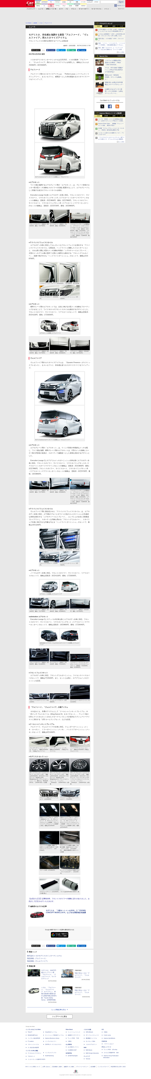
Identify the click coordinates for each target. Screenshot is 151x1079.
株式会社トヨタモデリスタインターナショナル (44, 956)
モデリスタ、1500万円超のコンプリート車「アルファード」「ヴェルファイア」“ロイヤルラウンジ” (48, 974)
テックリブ (87, 1056)
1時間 (98, 26)
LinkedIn (83, 50)
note (73, 50)
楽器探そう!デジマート (74, 1035)
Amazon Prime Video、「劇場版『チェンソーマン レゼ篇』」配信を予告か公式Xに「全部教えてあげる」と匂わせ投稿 (111, 125)
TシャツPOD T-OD (73, 1038)
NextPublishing (49, 1055)
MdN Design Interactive (92, 1053)
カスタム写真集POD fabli (111, 1052)
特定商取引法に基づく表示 (118, 1066)
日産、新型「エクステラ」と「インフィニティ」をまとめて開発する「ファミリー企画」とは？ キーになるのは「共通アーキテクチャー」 (111, 49)
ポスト (37, 50)
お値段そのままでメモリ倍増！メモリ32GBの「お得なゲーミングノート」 (114, 91)
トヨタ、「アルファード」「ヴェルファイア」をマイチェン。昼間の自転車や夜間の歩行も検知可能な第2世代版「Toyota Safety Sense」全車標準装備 (48, 994)
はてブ (62, 50)
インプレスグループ (103, 1066)
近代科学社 (69, 1053)
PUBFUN (104, 1041)
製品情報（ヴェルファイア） (38, 961)
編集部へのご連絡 (69, 1066)
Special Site (103, 56)
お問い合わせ (46, 1066)
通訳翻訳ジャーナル (91, 1038)
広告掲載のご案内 (57, 1066)
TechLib (88, 1059)
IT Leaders (31, 1041)
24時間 (106, 26)
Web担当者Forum (33, 1035)
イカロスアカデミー (91, 1044)
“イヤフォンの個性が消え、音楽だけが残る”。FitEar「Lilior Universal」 (114, 62)
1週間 (113, 26)
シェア (52, 50)
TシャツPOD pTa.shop (110, 1049)
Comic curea (107, 1035)
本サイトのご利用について (32, 1066)
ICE (103, 1029)
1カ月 (121, 26)
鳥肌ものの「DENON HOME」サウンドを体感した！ (113, 77)
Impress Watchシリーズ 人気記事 (110, 113)
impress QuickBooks (109, 1038)
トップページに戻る (59, 1016)
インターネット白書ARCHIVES (36, 1059)
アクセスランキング (105, 23)
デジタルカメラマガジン (34, 1053)
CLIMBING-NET (72, 1050)
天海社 (105, 1032)
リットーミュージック (74, 1032)
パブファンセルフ (109, 1044)
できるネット (31, 1056)
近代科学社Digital (73, 1055)
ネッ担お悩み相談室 (33, 1047)
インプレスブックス (50, 1052)
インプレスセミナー (50, 1041)
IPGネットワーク (106, 1047)
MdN (85, 1047)
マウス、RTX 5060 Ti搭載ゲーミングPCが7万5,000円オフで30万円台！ (114, 70)
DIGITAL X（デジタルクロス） (53, 1044)
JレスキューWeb (90, 1041)
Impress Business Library (52, 1038)
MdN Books (89, 1050)
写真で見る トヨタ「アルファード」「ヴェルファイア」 (82, 975)
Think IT (30, 1032)
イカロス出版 (87, 1029)
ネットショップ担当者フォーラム (54, 1035)
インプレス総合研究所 (34, 1038)
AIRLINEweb (89, 1032)
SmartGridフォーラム (51, 1032)
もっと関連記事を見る (58, 1009)
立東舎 (69, 1041)
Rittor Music (69, 1029)
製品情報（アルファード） (37, 958)
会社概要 (92, 1066)
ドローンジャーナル (33, 1044)
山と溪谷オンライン (73, 1047)
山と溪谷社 (69, 1044)
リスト (43, 50)
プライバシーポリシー (82, 1066)
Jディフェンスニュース (92, 1035)
